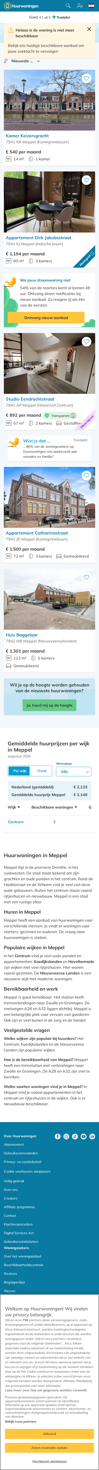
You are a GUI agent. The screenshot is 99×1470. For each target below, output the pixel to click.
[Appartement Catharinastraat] (49, 497)
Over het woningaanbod (22, 1256)
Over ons (11, 1189)
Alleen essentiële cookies (49, 1448)
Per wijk (19, 771)
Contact (10, 1215)
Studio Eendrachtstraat (30, 399)
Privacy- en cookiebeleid (22, 1162)
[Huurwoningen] (21, 6)
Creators (10, 1198)
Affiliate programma (19, 1207)
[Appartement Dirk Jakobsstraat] (49, 201)
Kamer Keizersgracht (27, 135)
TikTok (75, 1136)
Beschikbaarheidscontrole (23, 1265)
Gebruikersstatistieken (21, 1241)
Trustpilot (80, 440)
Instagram (66, 1136)
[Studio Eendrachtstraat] (49, 363)
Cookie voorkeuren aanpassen (27, 1171)
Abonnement (14, 1144)
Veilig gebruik (14, 1181)
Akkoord (49, 1434)
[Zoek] (68, 6)
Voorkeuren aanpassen (49, 1461)
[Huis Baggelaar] (49, 599)
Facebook (58, 1136)
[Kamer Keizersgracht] (49, 100)
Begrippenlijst (14, 1282)
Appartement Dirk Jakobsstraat (38, 237)
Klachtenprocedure (18, 1224)
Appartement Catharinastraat (37, 533)
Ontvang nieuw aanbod (46, 317)
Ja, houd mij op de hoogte (49, 705)
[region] (49, 1382)
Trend (41, 771)
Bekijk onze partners (20, 1421)
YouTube (84, 1136)
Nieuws (9, 1291)
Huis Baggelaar (22, 635)
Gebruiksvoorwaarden (21, 1153)
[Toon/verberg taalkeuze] (91, 6)
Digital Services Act (19, 1233)
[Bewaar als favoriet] (86, 78)
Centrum (16, 821)
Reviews (10, 1273)
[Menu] (80, 6)
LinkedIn (92, 1136)
